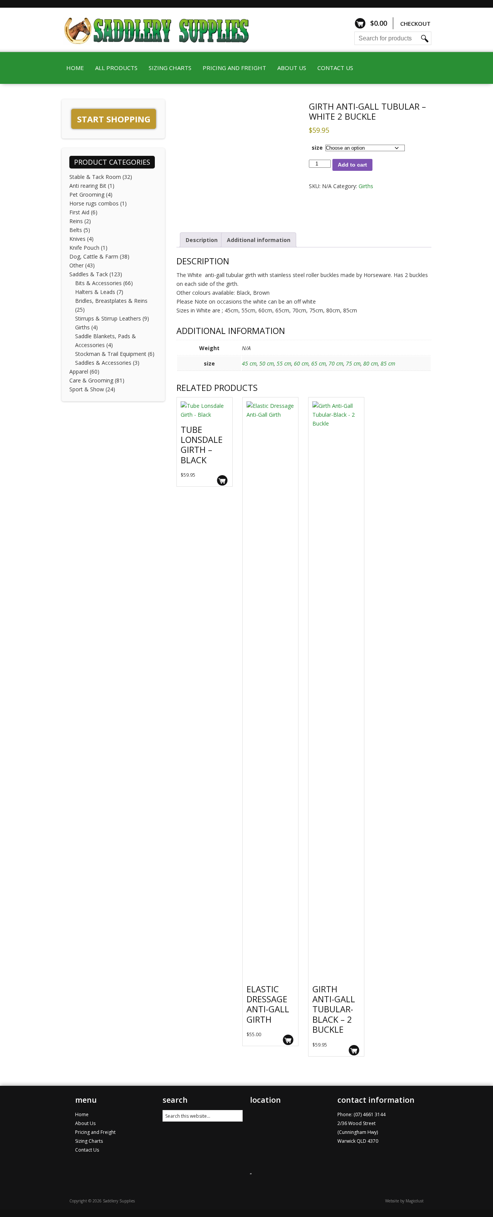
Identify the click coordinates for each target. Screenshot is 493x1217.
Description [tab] (202, 240)
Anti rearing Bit (87, 185)
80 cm (370, 363)
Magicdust (415, 1201)
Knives (77, 238)
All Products (116, 68)
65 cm (318, 363)
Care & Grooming (91, 380)
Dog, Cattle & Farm (93, 256)
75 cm (353, 363)
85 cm (388, 363)
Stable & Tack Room (95, 176)
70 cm (336, 363)
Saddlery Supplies (167, 30)
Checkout (415, 23)
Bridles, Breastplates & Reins (111, 300)
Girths (366, 186)
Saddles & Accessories (103, 362)
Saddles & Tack (88, 274)
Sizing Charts (170, 68)
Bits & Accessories (98, 283)
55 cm (284, 363)
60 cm (301, 363)
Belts (75, 230)
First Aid (79, 212)
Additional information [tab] (258, 240)
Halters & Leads (95, 291)
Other (76, 265)
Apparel (78, 371)
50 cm (266, 363)
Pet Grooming (86, 194)
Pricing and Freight (234, 68)
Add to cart (352, 165)
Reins (76, 221)
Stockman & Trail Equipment (110, 353)
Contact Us (335, 68)
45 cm (249, 363)
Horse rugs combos (94, 203)
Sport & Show (86, 389)
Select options (222, 480)
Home (75, 68)
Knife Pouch (84, 247)
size (317, 147)
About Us (291, 68)
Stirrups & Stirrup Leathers (108, 318)
